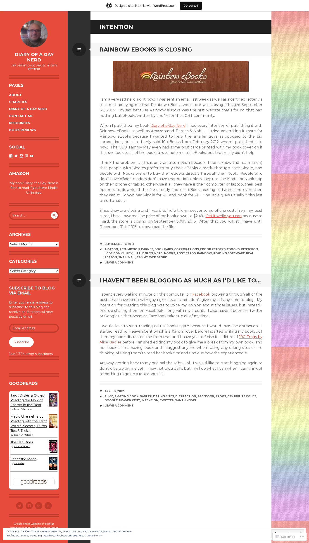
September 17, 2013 (119, 244)
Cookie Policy (93, 535)
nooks (169, 253)
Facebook (201, 294)
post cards (186, 253)
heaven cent (129, 400)
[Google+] (38, 505)
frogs (221, 396)
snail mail (126, 257)
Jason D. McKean (23, 434)
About (15, 95)
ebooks (233, 249)
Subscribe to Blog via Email (32, 291)
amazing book (126, 396)
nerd (158, 253)
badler (146, 396)
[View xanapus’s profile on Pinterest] (26, 156)
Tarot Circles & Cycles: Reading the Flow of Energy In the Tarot (27, 400)
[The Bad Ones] (53, 452)
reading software (229, 253)
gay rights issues (241, 396)
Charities (18, 102)
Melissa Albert (22, 446)
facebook (205, 396)
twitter (167, 400)
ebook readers (213, 249)
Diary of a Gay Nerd (34, 57)
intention (249, 249)
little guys (143, 253)
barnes (147, 249)
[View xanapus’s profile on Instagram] (21, 156)
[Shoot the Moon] (53, 469)
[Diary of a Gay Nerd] (34, 33)
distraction (185, 396)
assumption (129, 249)
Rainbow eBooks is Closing (146, 49)
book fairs (163, 249)
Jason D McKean (23, 409)
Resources (19, 123)
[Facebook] (29, 505)
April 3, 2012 (114, 391)
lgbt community (118, 253)
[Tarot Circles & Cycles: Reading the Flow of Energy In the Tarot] (53, 405)
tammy (142, 257)
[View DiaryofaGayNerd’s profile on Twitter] (16, 156)
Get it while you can (224, 216)
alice (109, 396)
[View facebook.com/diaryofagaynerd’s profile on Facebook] (11, 156)
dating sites (163, 396)
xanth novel (186, 400)
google (111, 400)
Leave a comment (119, 262)
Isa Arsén (19, 463)
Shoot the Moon (23, 459)
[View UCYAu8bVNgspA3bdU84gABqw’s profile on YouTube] (31, 156)
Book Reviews (22, 130)
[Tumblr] (48, 505)
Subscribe (21, 342)
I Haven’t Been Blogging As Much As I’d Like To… (180, 280)
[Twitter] (19, 505)
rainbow (204, 253)
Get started (191, 5)
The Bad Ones (21, 442)
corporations (186, 249)
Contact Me (21, 116)
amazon (111, 249)
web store (158, 257)
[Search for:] (34, 215)
